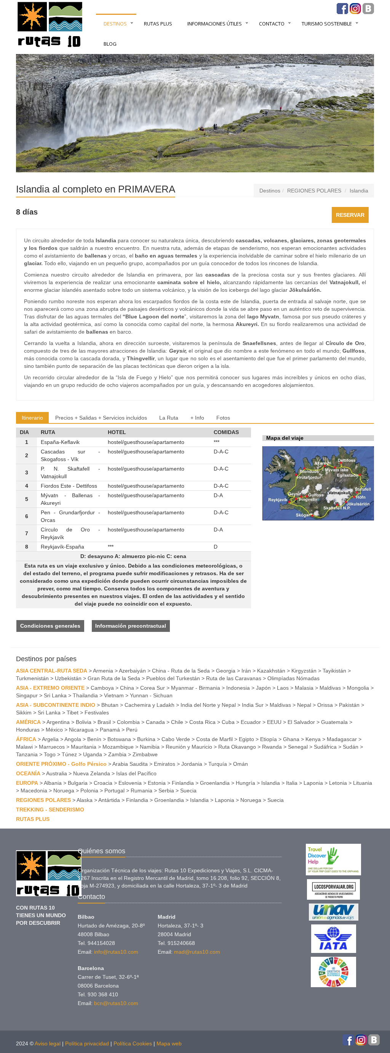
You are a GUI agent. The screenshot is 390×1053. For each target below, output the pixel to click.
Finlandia (183, 783)
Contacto (272, 23)
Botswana (119, 739)
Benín (94, 739)
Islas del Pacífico (136, 773)
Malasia (304, 688)
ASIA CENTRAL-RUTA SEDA (51, 671)
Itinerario (32, 418)
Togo (50, 754)
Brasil (104, 722)
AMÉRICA (28, 722)
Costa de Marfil (214, 739)
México (54, 730)
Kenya (313, 739)
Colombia (128, 722)
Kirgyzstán (303, 671)
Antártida (109, 800)
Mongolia (358, 688)
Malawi (24, 747)
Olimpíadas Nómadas (293, 678)
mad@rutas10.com (197, 952)
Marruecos (52, 747)
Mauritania (83, 747)
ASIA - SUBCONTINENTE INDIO (55, 705)
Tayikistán (334, 671)
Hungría (245, 783)
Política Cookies (132, 1043)
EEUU (274, 722)
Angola (72, 739)
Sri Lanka (55, 695)
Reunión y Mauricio (189, 747)
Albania (53, 783)
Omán (240, 764)
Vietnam (114, 695)
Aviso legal (48, 1043)
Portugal (114, 790)
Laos (283, 688)
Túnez (69, 754)
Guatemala (334, 722)
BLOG (110, 43)
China (127, 688)
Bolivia (83, 722)
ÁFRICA (26, 739)
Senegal (298, 747)
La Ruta (168, 418)
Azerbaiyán (132, 671)
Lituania (362, 783)
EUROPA (27, 783)
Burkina (146, 739)
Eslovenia (130, 783)
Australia (56, 773)
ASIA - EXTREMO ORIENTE (50, 688)
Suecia (188, 790)
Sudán (350, 747)
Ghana (291, 739)
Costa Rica (202, 722)
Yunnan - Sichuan (151, 695)
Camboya (102, 688)
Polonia (89, 790)
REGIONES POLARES (314, 191)
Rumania (141, 790)
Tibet (72, 712)
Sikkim (24, 712)
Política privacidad (87, 1043)
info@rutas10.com (116, 952)
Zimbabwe (145, 754)
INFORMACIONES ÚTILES (214, 23)
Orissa (325, 705)
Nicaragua (81, 730)
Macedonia (34, 790)
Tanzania (27, 754)
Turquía (217, 764)
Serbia (166, 790)
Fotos (223, 418)
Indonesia (238, 688)
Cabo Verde (175, 739)
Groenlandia (215, 783)
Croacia (103, 783)
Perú (131, 730)
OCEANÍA (28, 773)
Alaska (85, 800)
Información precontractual (130, 626)
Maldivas (330, 688)
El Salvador (301, 722)
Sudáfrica (325, 747)
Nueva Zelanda (91, 773)
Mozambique (118, 747)
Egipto (246, 739)
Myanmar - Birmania (195, 688)
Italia (291, 783)
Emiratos (164, 764)
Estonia (157, 783)
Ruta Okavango (237, 747)
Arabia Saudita (130, 764)
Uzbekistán (68, 678)
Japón (263, 688)
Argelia (50, 739)
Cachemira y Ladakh (149, 705)
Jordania (191, 764)
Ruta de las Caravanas (233, 678)
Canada (155, 722)
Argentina (58, 722)
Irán (246, 671)
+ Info (197, 418)
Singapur (27, 695)
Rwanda (272, 747)
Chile (177, 722)
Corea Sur (152, 688)
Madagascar (342, 739)
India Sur (253, 705)
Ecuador (251, 722)
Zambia (117, 754)
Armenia (103, 671)
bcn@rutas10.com (116, 1003)
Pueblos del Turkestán (173, 678)
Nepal (304, 705)
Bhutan (109, 705)
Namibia (150, 747)
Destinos (115, 23)
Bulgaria (78, 783)
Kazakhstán (271, 671)
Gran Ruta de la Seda (114, 678)
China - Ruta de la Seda (181, 671)
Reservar (350, 215)
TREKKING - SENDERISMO (50, 809)
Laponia (313, 783)
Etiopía (268, 739)
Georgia (225, 671)
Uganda (92, 754)
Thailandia (85, 695)
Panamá (110, 730)
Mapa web (169, 1043)
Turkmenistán (32, 678)
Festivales (97, 712)
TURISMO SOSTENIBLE (327, 23)
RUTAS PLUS (158, 23)
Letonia (338, 783)
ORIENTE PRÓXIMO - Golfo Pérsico (61, 764)
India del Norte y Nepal (208, 705)
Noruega (63, 790)
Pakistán (349, 705)
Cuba (228, 722)
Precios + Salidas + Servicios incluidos (101, 418)
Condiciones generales (50, 626)
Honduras (28, 730)
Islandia (359, 191)
